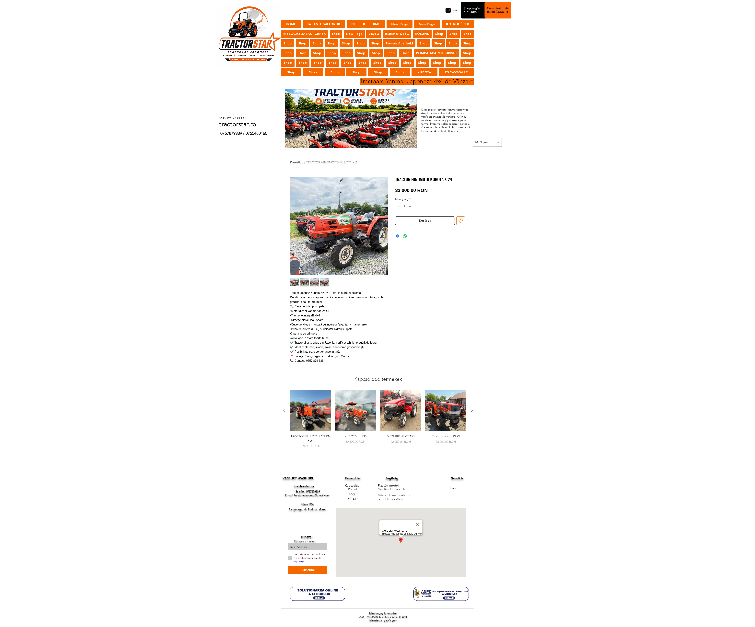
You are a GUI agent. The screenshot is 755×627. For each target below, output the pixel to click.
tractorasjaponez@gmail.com (312, 495)
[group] (378, 421)
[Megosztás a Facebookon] (397, 236)
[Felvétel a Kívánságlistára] (460, 220)
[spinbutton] (404, 206)
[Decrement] (398, 206)
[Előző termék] (284, 410)
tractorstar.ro (304, 486)
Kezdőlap (296, 162)
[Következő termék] (472, 410)
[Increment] (410, 206)
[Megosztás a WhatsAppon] (405, 236)
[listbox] (487, 142)
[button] (487, 142)
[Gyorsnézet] (310, 410)
